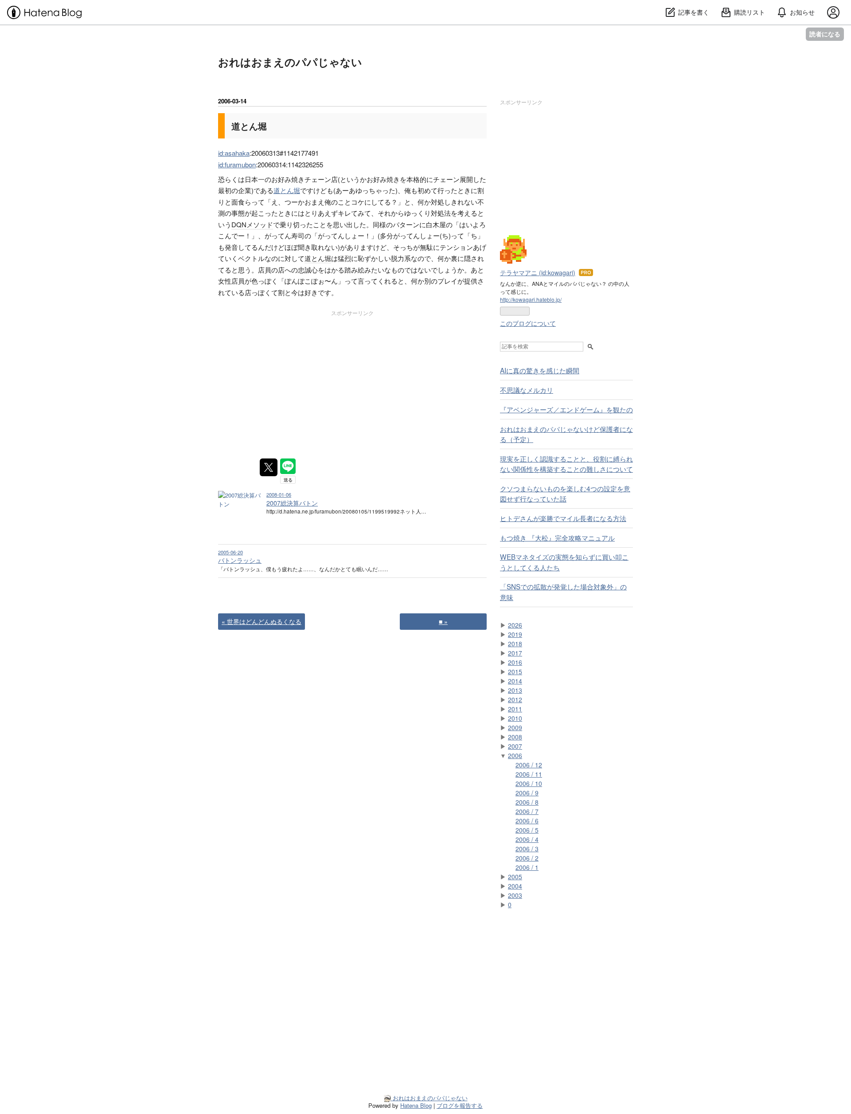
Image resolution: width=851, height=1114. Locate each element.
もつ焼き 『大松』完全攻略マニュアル (557, 537)
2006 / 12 (528, 764)
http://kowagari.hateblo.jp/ (531, 299)
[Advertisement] (284, 377)
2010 (515, 718)
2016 (515, 662)
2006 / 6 (527, 820)
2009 (515, 727)
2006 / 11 (528, 774)
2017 (515, 652)
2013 (515, 690)
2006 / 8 (527, 802)
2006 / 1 (527, 867)
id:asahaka (234, 153)
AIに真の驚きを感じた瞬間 (539, 370)
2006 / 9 (527, 792)
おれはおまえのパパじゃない (290, 61)
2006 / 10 (528, 783)
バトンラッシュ (240, 560)
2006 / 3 (527, 848)
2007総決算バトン (292, 502)
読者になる (824, 34)
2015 (515, 671)
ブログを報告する (460, 1105)
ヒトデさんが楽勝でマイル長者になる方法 (563, 518)
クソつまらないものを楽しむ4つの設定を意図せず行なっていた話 (565, 493)
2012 (515, 699)
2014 (515, 680)
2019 (515, 634)
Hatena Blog (416, 1105)
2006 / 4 (527, 839)
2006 (515, 755)
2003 (515, 895)
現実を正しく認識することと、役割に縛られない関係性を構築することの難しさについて (566, 464)
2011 (515, 708)
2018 (515, 643)
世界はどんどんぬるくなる (261, 621)
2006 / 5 (527, 830)
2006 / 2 (527, 857)
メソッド (259, 224)
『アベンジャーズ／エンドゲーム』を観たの (566, 409)
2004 (515, 885)
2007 (515, 746)
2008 (515, 736)
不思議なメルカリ (526, 390)
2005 (515, 876)
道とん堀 (249, 125)
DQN (238, 224)
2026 (515, 624)
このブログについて (528, 323)
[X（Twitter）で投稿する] (268, 467)
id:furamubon (237, 164)
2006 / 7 (527, 811)
